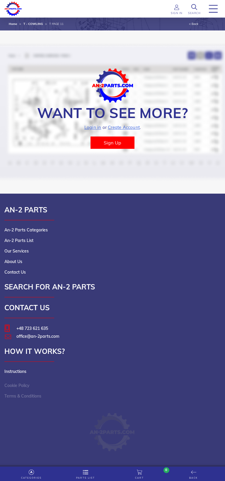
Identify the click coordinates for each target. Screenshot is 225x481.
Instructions (15, 371)
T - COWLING (33, 24)
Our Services (16, 251)
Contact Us (15, 272)
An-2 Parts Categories (26, 230)
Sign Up (112, 143)
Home (13, 24)
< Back (193, 24)
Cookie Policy (17, 385)
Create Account (124, 127)
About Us (13, 261)
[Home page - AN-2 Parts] (13, 8)
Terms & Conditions (22, 396)
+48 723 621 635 (32, 328)
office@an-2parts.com (37, 336)
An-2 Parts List (18, 240)
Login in (92, 127)
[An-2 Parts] (113, 429)
